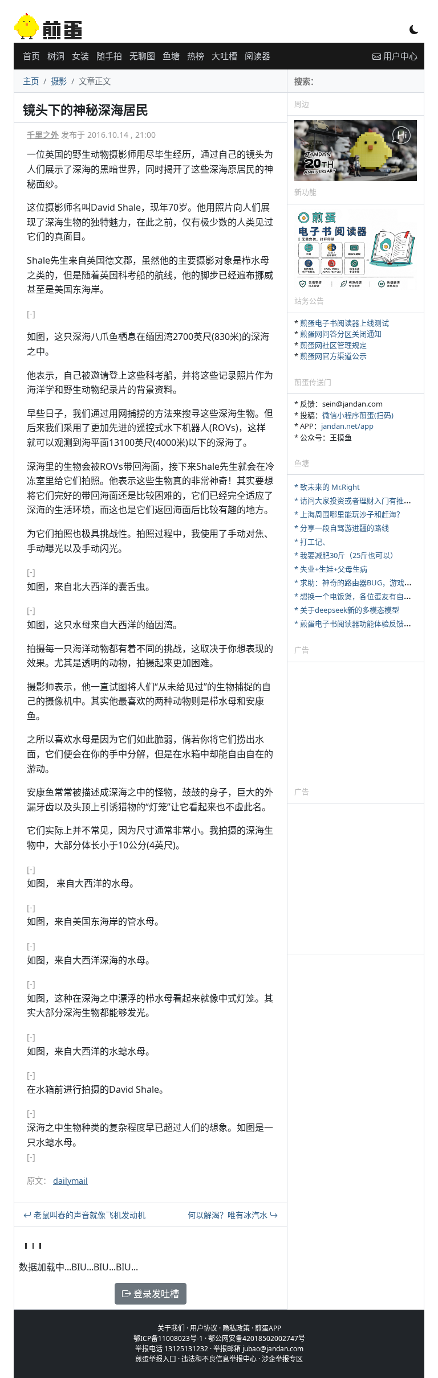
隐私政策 (236, 1328)
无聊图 (142, 55)
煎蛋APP (268, 1328)
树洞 (55, 55)
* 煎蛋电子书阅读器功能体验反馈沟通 (356, 623)
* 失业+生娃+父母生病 (330, 569)
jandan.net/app (347, 426)
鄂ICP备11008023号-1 (168, 1338)
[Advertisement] (355, 724)
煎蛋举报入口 (155, 1359)
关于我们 (171, 1328)
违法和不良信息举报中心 (219, 1359)
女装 (80, 55)
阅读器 (257, 55)
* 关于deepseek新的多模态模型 (346, 610)
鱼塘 (171, 55)
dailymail (70, 1180)
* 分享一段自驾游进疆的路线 (341, 528)
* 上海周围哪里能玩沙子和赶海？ (349, 514)
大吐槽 (224, 55)
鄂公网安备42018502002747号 (256, 1338)
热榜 (195, 55)
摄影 (59, 81)
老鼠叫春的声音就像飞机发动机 (88, 1214)
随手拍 (109, 55)
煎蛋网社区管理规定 (333, 345)
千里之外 (43, 134)
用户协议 (203, 1328)
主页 (31, 81)
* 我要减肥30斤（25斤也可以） (346, 555)
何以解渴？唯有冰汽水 (229, 1214)
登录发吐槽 (155, 1293)
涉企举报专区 (282, 1359)
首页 (31, 55)
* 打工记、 (312, 541)
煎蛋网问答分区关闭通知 (341, 334)
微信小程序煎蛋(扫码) (358, 415)
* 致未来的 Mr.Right (327, 487)
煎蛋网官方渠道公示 (333, 356)
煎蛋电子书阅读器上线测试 (344, 323)
